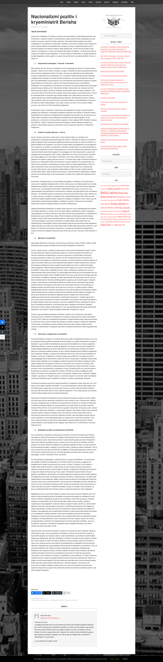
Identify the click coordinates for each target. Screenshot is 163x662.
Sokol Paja (106, 224)
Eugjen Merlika (123, 200)
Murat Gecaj (116, 214)
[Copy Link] (2, 332)
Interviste (103, 211)
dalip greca (106, 196)
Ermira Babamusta (112, 200)
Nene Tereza (104, 216)
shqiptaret (127, 221)
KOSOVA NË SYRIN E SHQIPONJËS (112, 71)
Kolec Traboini (118, 211)
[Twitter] (2, 327)
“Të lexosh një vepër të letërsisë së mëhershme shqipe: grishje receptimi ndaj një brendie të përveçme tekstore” (115, 117)
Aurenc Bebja (124, 189)
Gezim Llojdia (113, 207)
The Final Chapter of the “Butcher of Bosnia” (114, 76)
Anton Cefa (118, 185)
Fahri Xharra (106, 203)
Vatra (116, 224)
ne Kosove (129, 214)
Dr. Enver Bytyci (44, 600)
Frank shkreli (118, 203)
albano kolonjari (104, 185)
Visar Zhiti (121, 225)
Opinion (41, 598)
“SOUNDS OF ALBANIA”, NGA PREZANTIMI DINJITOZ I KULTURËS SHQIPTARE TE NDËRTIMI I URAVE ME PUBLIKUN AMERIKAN (116, 49)
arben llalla (125, 185)
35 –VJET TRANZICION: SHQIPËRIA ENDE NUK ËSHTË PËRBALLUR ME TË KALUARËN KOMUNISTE (115, 91)
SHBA (106, 221)
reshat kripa (124, 219)
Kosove (103, 214)
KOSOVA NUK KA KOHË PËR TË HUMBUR (114, 124)
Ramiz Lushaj (117, 219)
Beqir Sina (123, 192)
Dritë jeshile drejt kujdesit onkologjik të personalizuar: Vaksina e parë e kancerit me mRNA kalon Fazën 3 (114, 82)
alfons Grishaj (111, 185)
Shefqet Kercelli (113, 221)
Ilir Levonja (124, 207)
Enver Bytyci (104, 200)
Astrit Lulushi (114, 188)
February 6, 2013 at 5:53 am (49, 618)
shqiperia (122, 221)
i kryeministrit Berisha (57, 600)
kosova (126, 210)
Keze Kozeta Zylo (110, 211)
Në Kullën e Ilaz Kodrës (108, 98)
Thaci (112, 225)
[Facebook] (2, 322)
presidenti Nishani (112, 216)
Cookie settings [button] (114, 659)
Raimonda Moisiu (108, 219)
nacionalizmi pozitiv (71, 600)
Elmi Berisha (127, 197)
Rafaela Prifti (122, 216)
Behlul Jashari (109, 192)
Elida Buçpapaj (118, 196)
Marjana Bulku (109, 214)
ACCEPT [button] (125, 659)
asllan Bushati (104, 189)
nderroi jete (123, 214)
